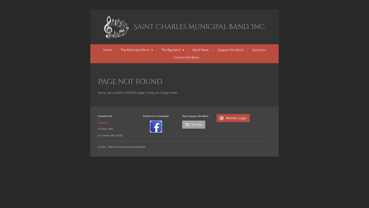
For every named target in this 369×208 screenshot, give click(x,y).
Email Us (103, 122)
